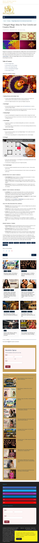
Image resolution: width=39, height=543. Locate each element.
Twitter (6, 251)
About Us (4, 1)
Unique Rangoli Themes (9, 70)
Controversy (30, 290)
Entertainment (24, 271)
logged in (9, 341)
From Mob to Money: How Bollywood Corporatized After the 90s (28, 315)
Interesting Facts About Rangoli (11, 65)
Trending (9, 271)
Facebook (4, 251)
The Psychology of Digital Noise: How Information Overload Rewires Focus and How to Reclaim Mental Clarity (26, 460)
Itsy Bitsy (15, 199)
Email (6, 360)
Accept (19, 538)
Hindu (29, 242)
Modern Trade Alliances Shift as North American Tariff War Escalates (10, 334)
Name (6, 354)
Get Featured (9, 1)
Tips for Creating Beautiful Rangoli (11, 68)
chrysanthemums (27, 106)
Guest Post (14, 1)
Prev (5, 254)
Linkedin (9, 251)
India (34, 242)
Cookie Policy (21, 536)
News (5, 330)
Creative (6, 242)
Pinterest (12, 251)
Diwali (11, 242)
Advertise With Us (6, 2)
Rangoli (5, 244)
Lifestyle (12, 290)
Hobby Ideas (21, 199)
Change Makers (6, 290)
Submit (8, 366)
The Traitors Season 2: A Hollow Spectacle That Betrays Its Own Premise (27, 274)
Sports (5, 271)
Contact (11, 2)
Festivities (23, 242)
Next (33, 254)
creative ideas (5, 56)
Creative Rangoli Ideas (9, 63)
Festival (17, 242)
